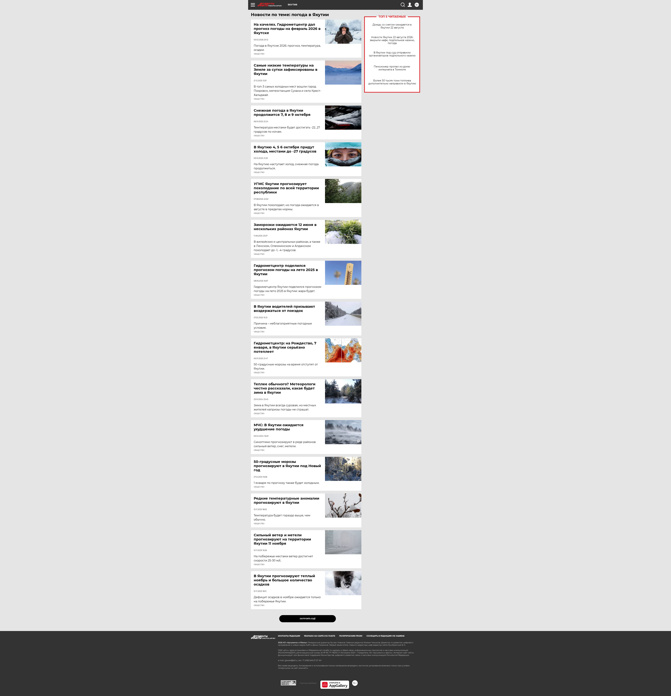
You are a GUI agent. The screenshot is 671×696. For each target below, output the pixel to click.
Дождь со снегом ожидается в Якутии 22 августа (392, 26)
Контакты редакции (289, 636)
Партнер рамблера (308, 683)
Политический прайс (350, 636)
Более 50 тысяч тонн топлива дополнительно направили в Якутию (392, 82)
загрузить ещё (308, 619)
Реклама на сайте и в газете (319, 636)
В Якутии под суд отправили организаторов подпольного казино (392, 54)
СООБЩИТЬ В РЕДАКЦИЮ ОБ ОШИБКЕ (385, 636)
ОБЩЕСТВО (259, 54)
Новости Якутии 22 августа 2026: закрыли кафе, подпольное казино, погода (392, 40)
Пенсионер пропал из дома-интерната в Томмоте (392, 68)
